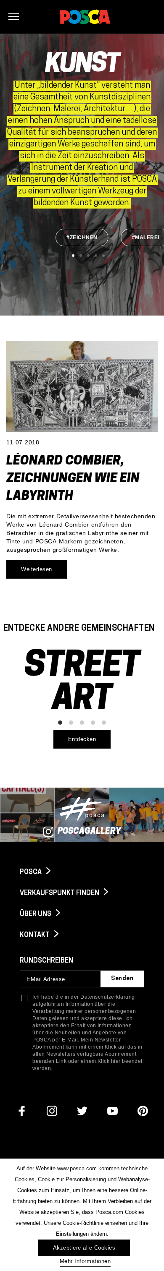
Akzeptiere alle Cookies (84, 1248)
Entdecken (82, 739)
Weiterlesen (36, 569)
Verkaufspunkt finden (60, 893)
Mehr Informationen (85, 1261)
